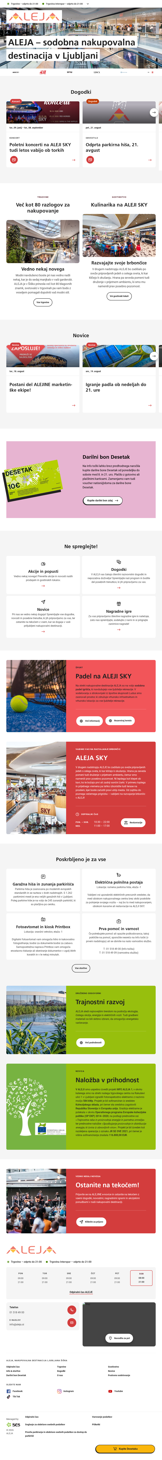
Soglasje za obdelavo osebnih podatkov (45, 1424)
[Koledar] (14, 160)
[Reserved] (128, 72)
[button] (154, 112)
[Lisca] (74, 72)
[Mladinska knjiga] (100, 72)
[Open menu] (154, 14)
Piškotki (96, 1424)
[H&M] (19, 72)
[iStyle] (47, 72)
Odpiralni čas (31, 1417)
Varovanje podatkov (102, 1417)
